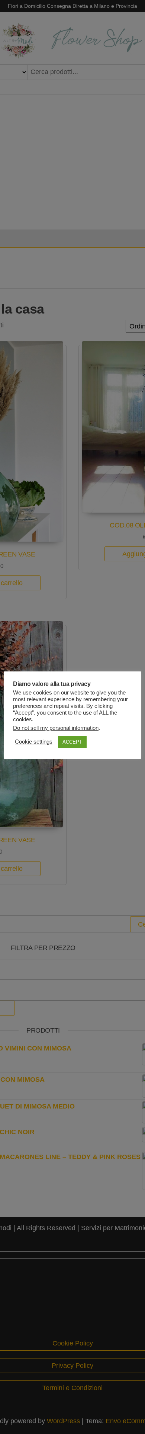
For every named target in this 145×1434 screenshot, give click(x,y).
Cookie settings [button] (33, 742)
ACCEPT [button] (72, 742)
